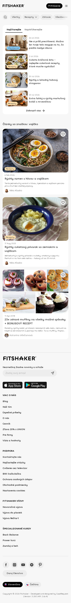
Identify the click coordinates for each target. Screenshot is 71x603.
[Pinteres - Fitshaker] (40, 564)
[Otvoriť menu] (66, 6)
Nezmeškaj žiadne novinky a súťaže (23, 367)
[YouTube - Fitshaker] (23, 564)
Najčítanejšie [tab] (14, 29)
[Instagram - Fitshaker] (14, 564)
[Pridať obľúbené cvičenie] (24, 39)
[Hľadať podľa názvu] (5, 17)
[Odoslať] (52, 373)
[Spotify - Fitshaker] (31, 564)
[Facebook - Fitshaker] (6, 564)
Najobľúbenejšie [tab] (33, 29)
